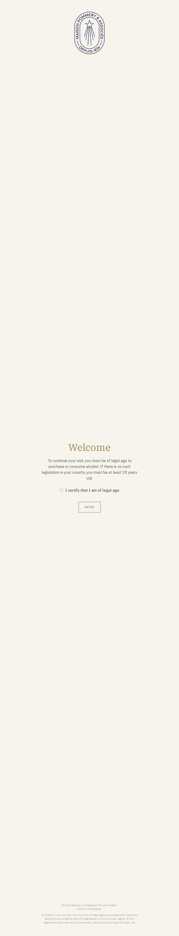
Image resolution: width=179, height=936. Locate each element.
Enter (90, 507)
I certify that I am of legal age (92, 490)
